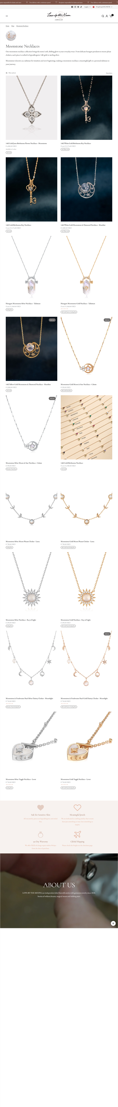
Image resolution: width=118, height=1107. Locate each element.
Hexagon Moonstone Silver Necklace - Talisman (23, 303)
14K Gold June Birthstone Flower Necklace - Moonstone (26, 143)
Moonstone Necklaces (22, 26)
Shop (12, 26)
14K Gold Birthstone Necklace (72, 463)
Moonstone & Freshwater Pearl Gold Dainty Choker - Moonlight (84, 698)
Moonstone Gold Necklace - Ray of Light (76, 620)
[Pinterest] (78, 6)
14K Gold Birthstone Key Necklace (18, 225)
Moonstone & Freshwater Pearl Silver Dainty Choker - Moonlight (29, 698)
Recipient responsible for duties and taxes (50, 2)
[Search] (103, 16)
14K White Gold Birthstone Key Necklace (76, 143)
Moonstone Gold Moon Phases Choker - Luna (77, 541)
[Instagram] (75, 6)
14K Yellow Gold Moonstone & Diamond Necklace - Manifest (28, 384)
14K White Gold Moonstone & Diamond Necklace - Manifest (83, 225)
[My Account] (107, 16)
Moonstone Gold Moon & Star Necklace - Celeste (78, 384)
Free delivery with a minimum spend (19, 2)
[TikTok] (81, 6)
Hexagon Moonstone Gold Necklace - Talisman (78, 303)
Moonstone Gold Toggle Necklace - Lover (76, 779)
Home (7, 26)
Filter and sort (12, 73)
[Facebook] (72, 6)
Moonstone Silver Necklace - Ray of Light (21, 620)
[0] (110, 16)
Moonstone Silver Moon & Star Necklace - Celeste (24, 463)
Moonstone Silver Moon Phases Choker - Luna (23, 541)
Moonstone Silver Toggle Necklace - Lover (21, 779)
